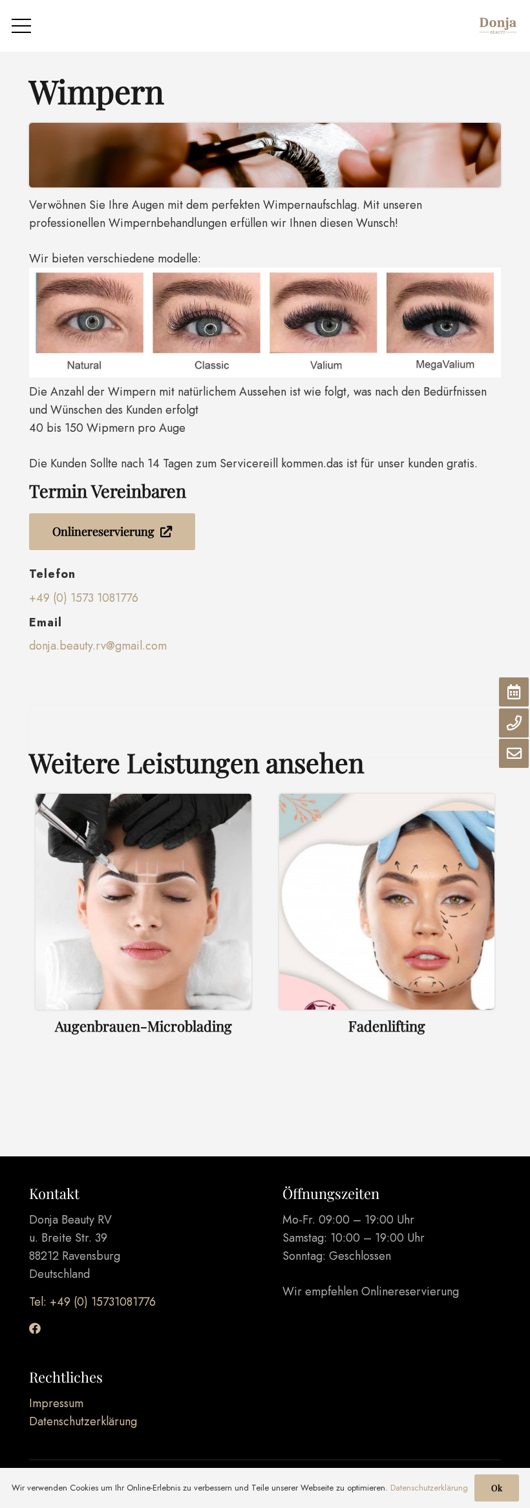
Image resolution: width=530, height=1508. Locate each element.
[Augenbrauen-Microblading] (143, 928)
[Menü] (22, 26)
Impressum (56, 1403)
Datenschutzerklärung (83, 1421)
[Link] (497, 26)
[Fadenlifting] (387, 928)
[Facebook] (35, 1328)
